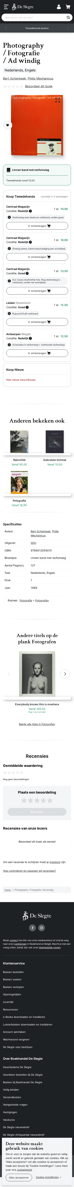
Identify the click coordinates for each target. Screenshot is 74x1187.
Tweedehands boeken (37, 28)
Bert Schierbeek (14, 78)
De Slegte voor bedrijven (17, 1047)
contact (14, 940)
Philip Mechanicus (40, 78)
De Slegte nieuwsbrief (16, 1127)
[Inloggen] (58, 6)
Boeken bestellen (13, 972)
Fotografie (26, 600)
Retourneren (10, 1009)
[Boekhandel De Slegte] (22, 6)
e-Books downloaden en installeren (24, 1016)
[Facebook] (32, 927)
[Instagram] (41, 927)
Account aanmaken (14, 1031)
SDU (33, 542)
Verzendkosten (12, 1097)
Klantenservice (14, 963)
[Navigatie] (6, 7)
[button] (6, 28)
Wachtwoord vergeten (16, 1039)
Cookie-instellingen (47, 1177)
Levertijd (8, 1001)
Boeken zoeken (12, 979)
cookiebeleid (24, 1169)
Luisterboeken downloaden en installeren (27, 1024)
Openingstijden (12, 994)
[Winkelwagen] (67, 6)
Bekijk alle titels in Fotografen (37, 724)
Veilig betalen (11, 1089)
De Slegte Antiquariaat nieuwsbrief (23, 1134)
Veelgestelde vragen (50, 947)
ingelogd (55, 862)
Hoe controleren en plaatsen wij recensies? (29, 870)
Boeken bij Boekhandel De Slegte (22, 1082)
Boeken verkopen (13, 986)
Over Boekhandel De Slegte (23, 1058)
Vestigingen (10, 1112)
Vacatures (9, 1119)
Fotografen (42, 600)
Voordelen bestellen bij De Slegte (23, 1074)
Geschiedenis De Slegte (17, 1067)
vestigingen (20, 943)
